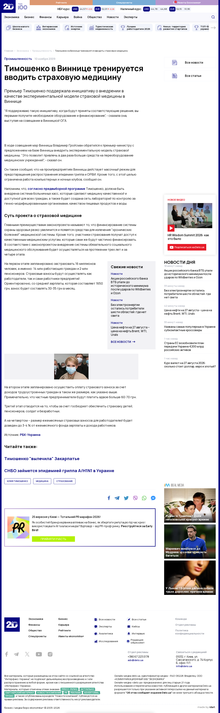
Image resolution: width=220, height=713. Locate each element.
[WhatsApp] (144, 498)
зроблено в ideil (206, 707)
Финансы (45, 17)
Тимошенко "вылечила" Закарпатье (41, 458)
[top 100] (23, 6)
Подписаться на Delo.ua (189, 247)
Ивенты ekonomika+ (71, 636)
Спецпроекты (124, 2)
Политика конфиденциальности (189, 632)
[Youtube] (38, 654)
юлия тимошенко (17, 481)
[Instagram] (50, 654)
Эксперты (130, 17)
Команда (181, 619)
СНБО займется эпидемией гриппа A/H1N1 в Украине (59, 470)
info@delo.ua (184, 666)
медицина (42, 481)
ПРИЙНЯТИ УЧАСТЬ (53, 539)
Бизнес (29, 17)
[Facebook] (109, 498)
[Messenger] (153, 498)
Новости (113, 17)
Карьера (63, 17)
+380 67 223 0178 (138, 656)
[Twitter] (126, 498)
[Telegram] (117, 498)
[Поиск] (213, 17)
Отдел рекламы (185, 625)
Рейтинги (61, 2)
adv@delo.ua (135, 660)
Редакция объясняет (138, 641)
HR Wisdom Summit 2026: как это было (188, 237)
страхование (64, 481)
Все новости (121, 342)
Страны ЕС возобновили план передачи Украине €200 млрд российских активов (184, 346)
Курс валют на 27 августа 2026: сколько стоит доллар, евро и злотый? (190, 364)
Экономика (11, 17)
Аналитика (106, 633)
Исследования (108, 641)
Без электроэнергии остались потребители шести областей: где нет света (128, 310)
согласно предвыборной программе (56, 189)
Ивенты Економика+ (187, 2)
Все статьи (193, 76)
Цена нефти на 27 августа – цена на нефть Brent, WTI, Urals (130, 331)
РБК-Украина (30, 435)
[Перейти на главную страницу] (9, 6)
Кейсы (136, 626)
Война (78, 17)
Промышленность (18, 59)
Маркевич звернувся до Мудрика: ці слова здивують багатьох (186, 552)
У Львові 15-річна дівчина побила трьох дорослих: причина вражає (189, 589)
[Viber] (135, 498)
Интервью (138, 633)
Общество (94, 17)
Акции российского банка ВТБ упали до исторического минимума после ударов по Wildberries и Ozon (131, 285)
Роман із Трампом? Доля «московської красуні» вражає (187, 517)
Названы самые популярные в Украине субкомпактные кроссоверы (190, 328)
